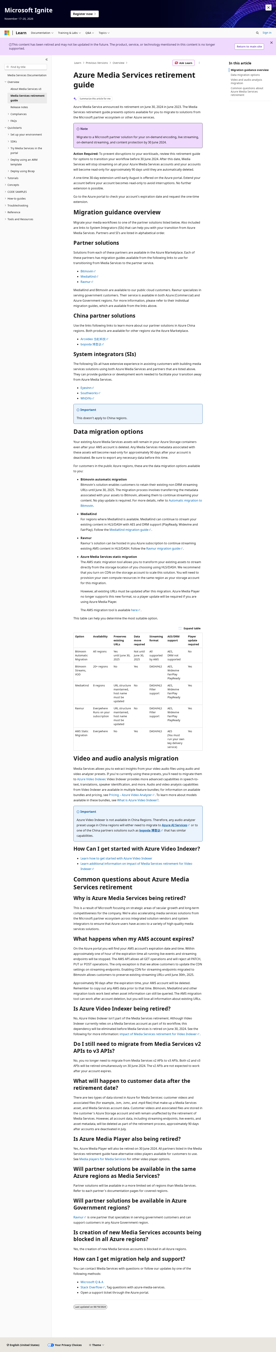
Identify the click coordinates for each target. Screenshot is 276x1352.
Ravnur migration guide (163, 548)
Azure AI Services (174, 825)
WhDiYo (86, 398)
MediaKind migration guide (128, 530)
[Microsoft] (7, 32)
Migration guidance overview (250, 70)
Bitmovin (87, 271)
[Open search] (257, 32)
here (134, 610)
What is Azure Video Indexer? (137, 800)
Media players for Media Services (102, 1159)
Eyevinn (86, 388)
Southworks (89, 393)
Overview (118, 63)
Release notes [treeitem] (19, 107)
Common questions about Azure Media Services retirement (247, 91)
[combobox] (26, 67)
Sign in (267, 32)
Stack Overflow (91, 1287)
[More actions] (199, 63)
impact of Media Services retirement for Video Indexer (158, 1034)
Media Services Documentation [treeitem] (27, 75)
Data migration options (245, 75)
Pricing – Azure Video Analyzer (130, 795)
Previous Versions (97, 63)
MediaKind (88, 276)
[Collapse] (46, 60)
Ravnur (86, 282)
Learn (77, 63)
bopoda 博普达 (91, 344)
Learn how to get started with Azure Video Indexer (116, 858)
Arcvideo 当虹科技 (93, 339)
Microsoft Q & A (92, 1282)
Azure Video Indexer (91, 779)
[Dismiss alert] (268, 8)
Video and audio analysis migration (246, 81)
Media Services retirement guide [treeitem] (27, 98)
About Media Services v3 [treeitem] (26, 89)
